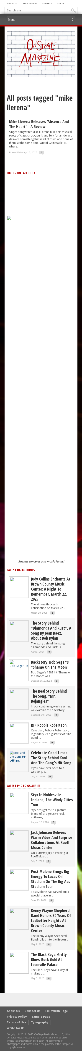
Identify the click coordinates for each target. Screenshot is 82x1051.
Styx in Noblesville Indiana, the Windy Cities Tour (52, 799)
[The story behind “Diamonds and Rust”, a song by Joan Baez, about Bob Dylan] (19, 631)
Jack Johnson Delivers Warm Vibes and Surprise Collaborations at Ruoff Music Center (51, 840)
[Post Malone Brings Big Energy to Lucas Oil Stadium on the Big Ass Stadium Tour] (19, 879)
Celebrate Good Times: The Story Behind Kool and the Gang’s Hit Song (51, 757)
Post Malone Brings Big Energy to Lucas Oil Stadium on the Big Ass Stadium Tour (50, 879)
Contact (47, 3)
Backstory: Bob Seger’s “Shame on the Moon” (50, 665)
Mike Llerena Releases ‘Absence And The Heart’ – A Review (39, 124)
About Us (12, 3)
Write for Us (16, 1028)
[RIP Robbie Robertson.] (19, 733)
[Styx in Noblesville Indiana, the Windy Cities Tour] (19, 803)
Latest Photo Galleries (23, 785)
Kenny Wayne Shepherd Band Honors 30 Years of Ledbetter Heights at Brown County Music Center (51, 920)
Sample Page (41, 1017)
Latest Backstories (21, 570)
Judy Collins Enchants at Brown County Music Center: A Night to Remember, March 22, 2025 (50, 589)
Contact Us (33, 1011)
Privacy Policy (17, 1017)
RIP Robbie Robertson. (49, 725)
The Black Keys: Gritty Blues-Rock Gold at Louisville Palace (49, 959)
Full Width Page (56, 1011)
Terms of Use (30, 3)
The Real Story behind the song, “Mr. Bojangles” (49, 696)
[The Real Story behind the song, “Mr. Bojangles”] (19, 699)
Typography (39, 1022)
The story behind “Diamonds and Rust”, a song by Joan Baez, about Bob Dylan (51, 630)
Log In (60, 3)
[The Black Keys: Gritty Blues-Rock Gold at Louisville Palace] (19, 962)
